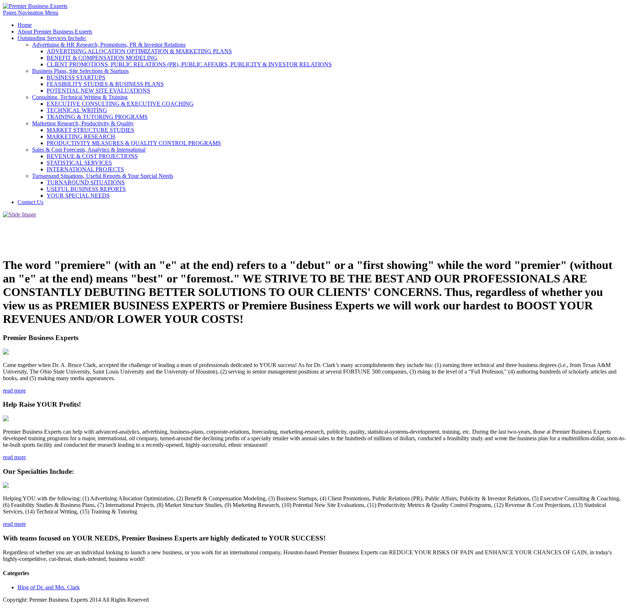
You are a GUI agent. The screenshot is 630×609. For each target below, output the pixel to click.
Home (25, 25)
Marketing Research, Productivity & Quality (83, 123)
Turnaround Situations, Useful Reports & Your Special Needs (102, 176)
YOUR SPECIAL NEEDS (78, 195)
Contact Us (30, 202)
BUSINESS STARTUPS (76, 77)
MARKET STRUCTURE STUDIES (90, 130)
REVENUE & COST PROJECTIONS (92, 156)
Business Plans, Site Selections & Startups (80, 71)
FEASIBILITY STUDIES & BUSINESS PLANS (105, 84)
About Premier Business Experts (55, 31)
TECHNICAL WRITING (77, 110)
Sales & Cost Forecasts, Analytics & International (88, 150)
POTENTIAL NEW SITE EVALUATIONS (98, 90)
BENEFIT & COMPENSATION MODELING (102, 58)
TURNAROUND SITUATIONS (86, 182)
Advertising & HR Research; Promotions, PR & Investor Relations (109, 45)
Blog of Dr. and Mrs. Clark (49, 587)
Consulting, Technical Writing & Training (80, 97)
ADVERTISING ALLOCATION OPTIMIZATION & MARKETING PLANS (139, 51)
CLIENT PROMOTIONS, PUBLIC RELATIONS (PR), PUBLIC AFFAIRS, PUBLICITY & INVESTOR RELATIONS (189, 64)
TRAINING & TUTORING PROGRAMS (97, 117)
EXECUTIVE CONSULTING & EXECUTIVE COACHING (120, 104)
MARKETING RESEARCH (81, 136)
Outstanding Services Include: (52, 38)
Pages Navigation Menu (30, 12)
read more (14, 390)
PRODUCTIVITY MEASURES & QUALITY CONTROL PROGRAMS (134, 143)
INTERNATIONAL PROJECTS (85, 169)
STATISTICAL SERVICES (79, 163)
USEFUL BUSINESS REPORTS (86, 189)
